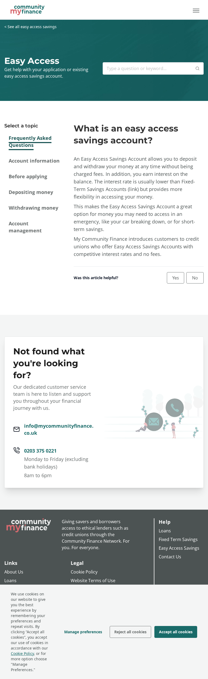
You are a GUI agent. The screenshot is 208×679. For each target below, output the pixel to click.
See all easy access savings (32, 26)
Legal (77, 563)
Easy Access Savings (179, 548)
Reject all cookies (130, 631)
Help (164, 522)
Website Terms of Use (93, 581)
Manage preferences (83, 631)
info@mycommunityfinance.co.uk (58, 429)
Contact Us (170, 557)
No (195, 278)
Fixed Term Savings (178, 539)
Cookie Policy (22, 653)
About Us (13, 572)
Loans (10, 581)
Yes (175, 278)
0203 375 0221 (40, 450)
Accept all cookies (176, 631)
